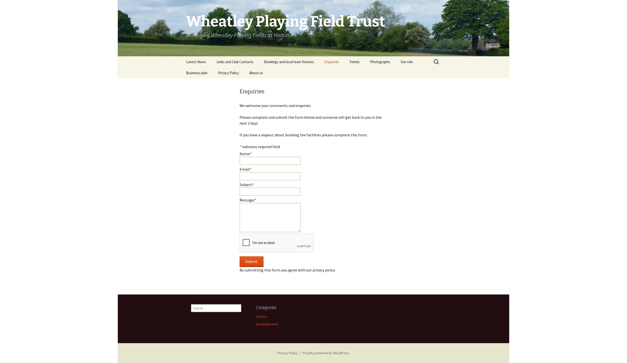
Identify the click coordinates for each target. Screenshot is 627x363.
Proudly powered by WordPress (326, 353)
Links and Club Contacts (235, 61)
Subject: (247, 184)
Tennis (354, 61)
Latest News (196, 61)
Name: (246, 153)
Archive (261, 316)
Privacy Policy (228, 72)
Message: (248, 200)
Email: (246, 169)
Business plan (196, 72)
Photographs (380, 61)
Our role (407, 61)
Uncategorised (267, 324)
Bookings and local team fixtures (289, 61)
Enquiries (332, 61)
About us (256, 72)
